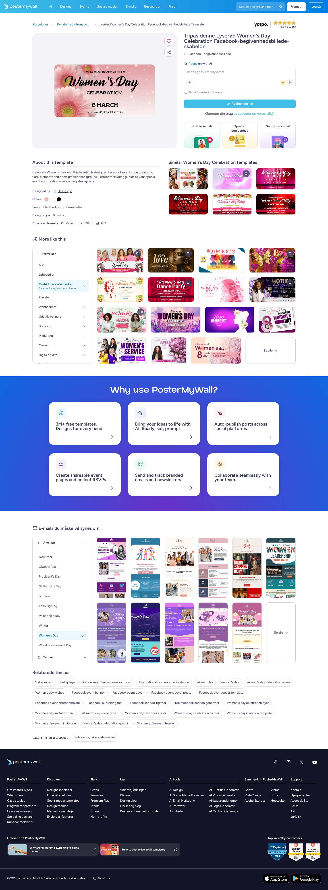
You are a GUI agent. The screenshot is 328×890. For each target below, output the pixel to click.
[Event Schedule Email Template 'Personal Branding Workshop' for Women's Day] (213, 567)
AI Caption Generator (224, 811)
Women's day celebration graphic (106, 723)
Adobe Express (255, 801)
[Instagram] (288, 762)
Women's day (229, 682)
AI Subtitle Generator (224, 790)
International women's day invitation (164, 682)
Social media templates (63, 801)
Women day (205, 682)
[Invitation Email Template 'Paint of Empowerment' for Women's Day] (111, 632)
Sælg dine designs (20, 817)
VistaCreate (253, 795)
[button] (168, 41)
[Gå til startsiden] (18, 6)
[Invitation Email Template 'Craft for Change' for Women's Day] (213, 632)
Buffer (275, 795)
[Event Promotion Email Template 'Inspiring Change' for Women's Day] (145, 567)
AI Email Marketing (182, 801)
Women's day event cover (100, 713)
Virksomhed (43, 682)
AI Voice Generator (222, 795)
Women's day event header (156, 723)
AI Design (176, 790)
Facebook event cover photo (171, 693)
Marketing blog (130, 806)
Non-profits (98, 817)
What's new (15, 795)
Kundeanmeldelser (20, 822)
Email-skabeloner (59, 795)
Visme (275, 790)
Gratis (94, 790)
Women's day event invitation (55, 723)
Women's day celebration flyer (248, 703)
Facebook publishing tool (104, 703)
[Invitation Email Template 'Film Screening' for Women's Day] (145, 632)
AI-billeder (176, 811)
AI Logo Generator (222, 806)
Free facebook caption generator (196, 703)
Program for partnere (21, 806)
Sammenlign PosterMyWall (263, 779)
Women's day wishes (49, 693)
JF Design (65, 191)
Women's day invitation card (54, 713)
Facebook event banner (88, 693)
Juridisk (296, 817)
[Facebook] (275, 762)
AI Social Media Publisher (186, 795)
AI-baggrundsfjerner (223, 801)
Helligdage (67, 682)
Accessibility (299, 801)
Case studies (16, 801)
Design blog (128, 801)
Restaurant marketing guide (139, 811)
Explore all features (60, 817)
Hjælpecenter (300, 795)
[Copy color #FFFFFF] (52, 199)
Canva (249, 790)
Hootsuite (278, 801)
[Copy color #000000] (59, 199)
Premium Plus (99, 801)
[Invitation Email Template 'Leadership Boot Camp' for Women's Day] (281, 567)
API (293, 811)
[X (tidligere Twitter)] (301, 762)
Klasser (125, 795)
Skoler (94, 811)
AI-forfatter (177, 806)
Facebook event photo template (57, 703)
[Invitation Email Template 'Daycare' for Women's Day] (247, 632)
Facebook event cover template (221, 693)
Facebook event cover (128, 693)
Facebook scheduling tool (148, 703)
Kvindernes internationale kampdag (106, 682)
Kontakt (296, 790)
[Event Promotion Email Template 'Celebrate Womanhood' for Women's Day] (111, 567)
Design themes (57, 806)
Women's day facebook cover (145, 713)
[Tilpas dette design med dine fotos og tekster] (104, 90)
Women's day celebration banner (196, 713)
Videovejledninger (133, 790)
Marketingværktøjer (61, 811)
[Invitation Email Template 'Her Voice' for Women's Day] (179, 632)
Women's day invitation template (249, 713)
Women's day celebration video (268, 682)
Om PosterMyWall (19, 790)
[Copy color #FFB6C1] (46, 199)
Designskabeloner (59, 790)
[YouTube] (314, 762)
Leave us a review (19, 811)
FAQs (294, 806)
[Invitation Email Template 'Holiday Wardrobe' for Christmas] (247, 567)
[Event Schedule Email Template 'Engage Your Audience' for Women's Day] (179, 567)
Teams (95, 806)
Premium (96, 795)
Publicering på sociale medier (95, 737)
